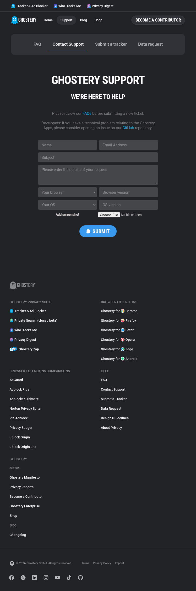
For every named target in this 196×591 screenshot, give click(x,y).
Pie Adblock (18, 418)
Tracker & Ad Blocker (32, 6)
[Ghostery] (24, 20)
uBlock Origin (20, 437)
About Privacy (111, 428)
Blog (83, 20)
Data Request (111, 408)
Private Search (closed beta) (35, 320)
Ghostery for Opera (118, 340)
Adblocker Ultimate (24, 399)
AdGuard (16, 380)
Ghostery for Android (119, 359)
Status (14, 468)
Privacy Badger (21, 428)
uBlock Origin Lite (23, 447)
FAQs (86, 113)
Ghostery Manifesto (25, 477)
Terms (85, 563)
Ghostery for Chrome (119, 311)
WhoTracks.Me (69, 6)
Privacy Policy (102, 563)
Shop (98, 20)
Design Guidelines (115, 418)
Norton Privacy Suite (25, 408)
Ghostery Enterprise (25, 506)
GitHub (128, 128)
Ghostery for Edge (117, 349)
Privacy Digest (103, 6)
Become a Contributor (158, 19)
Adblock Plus (19, 389)
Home (48, 20)
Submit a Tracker (114, 399)
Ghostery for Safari (118, 330)
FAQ (104, 380)
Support (66, 20)
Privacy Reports (21, 487)
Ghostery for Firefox (118, 320)
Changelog (18, 535)
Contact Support (113, 389)
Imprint (119, 563)
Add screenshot (67, 214)
